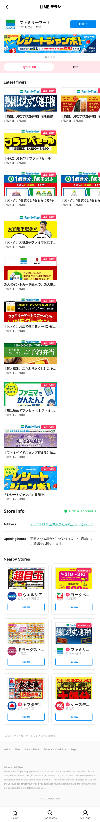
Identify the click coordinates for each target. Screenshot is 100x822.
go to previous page (8, 7)
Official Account (81, 511)
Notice (7, 749)
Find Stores (50, 817)
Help (17, 749)
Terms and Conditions (55, 749)
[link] (10, 24)
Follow (83, 25)
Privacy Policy (32, 749)
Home (14, 817)
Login (73, 749)
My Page (85, 817)
